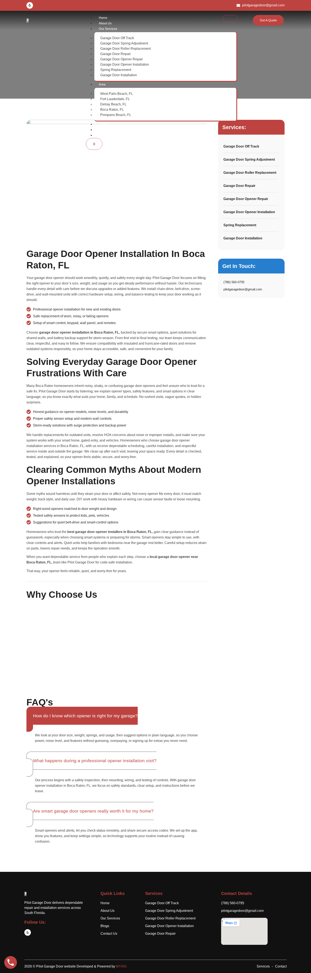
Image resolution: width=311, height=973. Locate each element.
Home (103, 17)
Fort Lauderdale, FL (115, 99)
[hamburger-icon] (230, 18)
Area (102, 84)
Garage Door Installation (118, 75)
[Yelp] (29, 5)
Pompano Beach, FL (115, 115)
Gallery (104, 124)
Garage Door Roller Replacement (125, 48)
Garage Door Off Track (117, 38)
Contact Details (236, 893)
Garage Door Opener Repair (121, 59)
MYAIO (121, 966)
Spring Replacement (115, 70)
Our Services (108, 28)
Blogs (103, 129)
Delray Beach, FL (113, 104)
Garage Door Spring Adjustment (124, 43)
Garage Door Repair (115, 54)
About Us (105, 23)
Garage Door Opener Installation (124, 64)
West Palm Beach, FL (116, 93)
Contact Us (106, 135)
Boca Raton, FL (112, 109)
